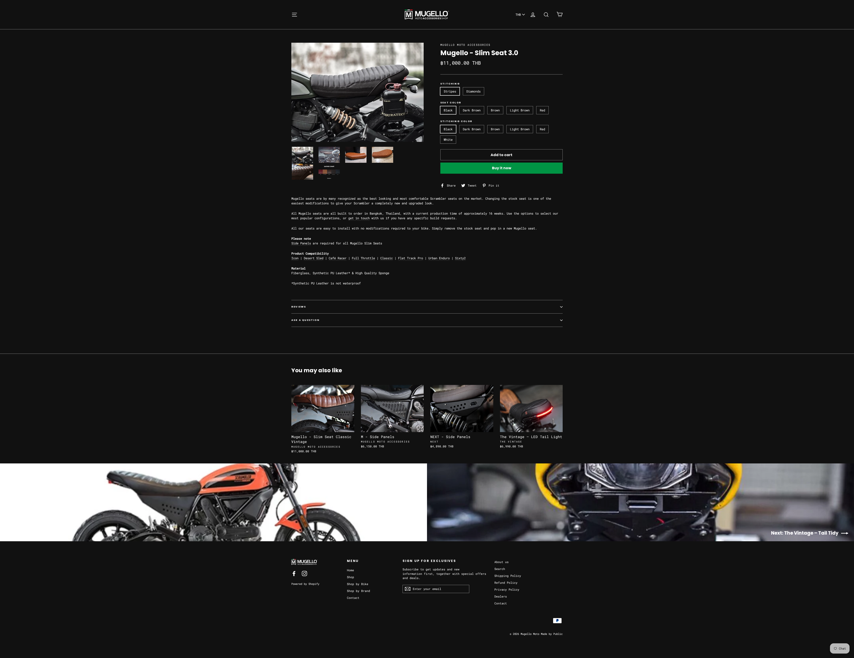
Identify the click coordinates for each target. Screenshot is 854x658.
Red (542, 110)
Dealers (500, 596)
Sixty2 (460, 258)
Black (448, 110)
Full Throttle (363, 258)
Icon (294, 258)
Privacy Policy (506, 590)
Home (350, 570)
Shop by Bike (357, 584)
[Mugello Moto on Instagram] (304, 573)
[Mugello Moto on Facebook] (294, 573)
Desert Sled (313, 258)
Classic (386, 258)
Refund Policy (506, 583)
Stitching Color (456, 121)
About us (501, 562)
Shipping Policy (507, 576)
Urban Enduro (439, 258)
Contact (353, 598)
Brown (495, 110)
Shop (350, 577)
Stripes (450, 91)
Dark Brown (472, 110)
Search (499, 569)
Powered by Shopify (305, 584)
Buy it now (501, 168)
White (448, 139)
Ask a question (305, 320)
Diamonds (473, 91)
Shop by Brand (358, 591)
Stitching (450, 83)
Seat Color (450, 102)
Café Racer (337, 258)
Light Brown (520, 110)
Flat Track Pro (410, 258)
